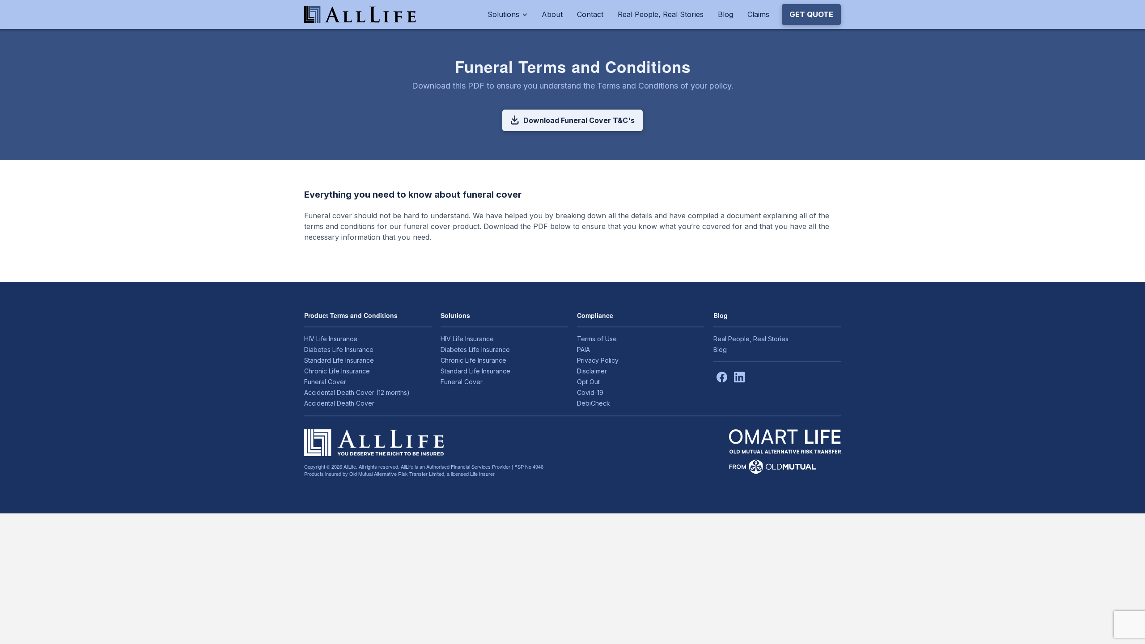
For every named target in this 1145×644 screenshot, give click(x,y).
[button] (811, 14)
